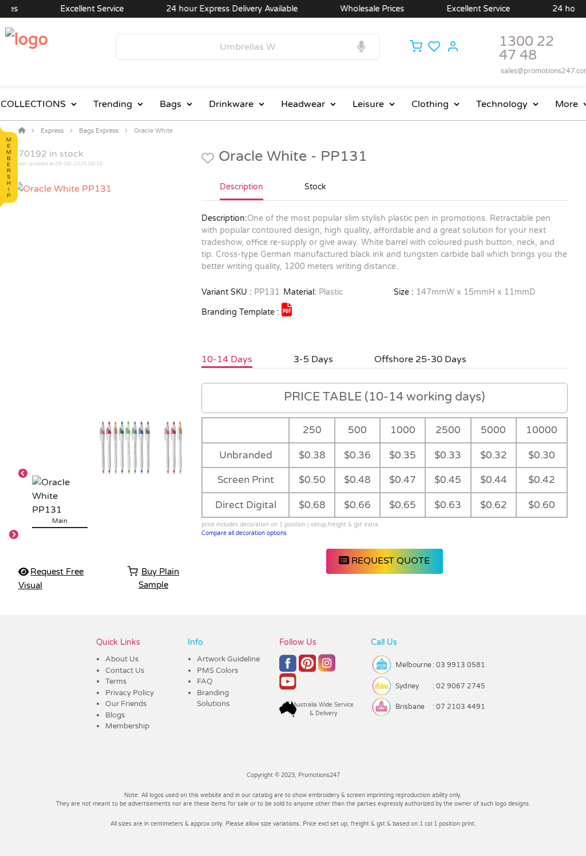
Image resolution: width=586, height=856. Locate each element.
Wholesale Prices (360, 9)
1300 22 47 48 (526, 48)
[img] (287, 309)
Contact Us (124, 670)
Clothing (430, 104)
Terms (115, 681)
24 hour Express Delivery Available (220, 9)
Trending (112, 104)
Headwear (303, 104)
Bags (170, 104)
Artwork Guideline (228, 659)
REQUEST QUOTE (389, 560)
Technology (502, 104)
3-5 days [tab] (313, 359)
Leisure (368, 104)
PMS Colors (217, 670)
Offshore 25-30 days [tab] (420, 359)
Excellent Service (80, 9)
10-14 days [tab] (226, 359)
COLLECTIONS (33, 104)
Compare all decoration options (244, 533)
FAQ (205, 681)
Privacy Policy (129, 693)
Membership (127, 726)
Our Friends (125, 703)
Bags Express (98, 130)
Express (52, 130)
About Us (121, 659)
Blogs (115, 715)
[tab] (241, 192)
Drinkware (231, 104)
